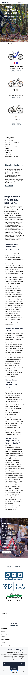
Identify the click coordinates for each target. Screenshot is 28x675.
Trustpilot (4, 613)
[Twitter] (13, 625)
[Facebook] (11, 625)
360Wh (13, 97)
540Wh (18, 97)
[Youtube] (15, 625)
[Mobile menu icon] (25, 2)
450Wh (13, 70)
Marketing (14, 672)
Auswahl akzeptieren (19, 663)
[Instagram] (17, 625)
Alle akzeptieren (7, 663)
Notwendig (6, 671)
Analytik (14, 671)
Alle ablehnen (14, 668)
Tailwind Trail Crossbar (15, 93)
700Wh (18, 70)
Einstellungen (22, 671)
